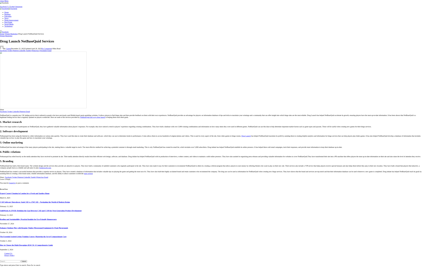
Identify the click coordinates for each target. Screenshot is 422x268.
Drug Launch (246, 136)
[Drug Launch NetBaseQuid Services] (43, 108)
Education (7, 16)
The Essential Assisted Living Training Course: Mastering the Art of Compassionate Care (33, 237)
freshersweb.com (45, 168)
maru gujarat (88, 173)
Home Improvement (11, 20)
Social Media (9, 24)
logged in (12, 183)
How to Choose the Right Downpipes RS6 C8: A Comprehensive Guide (26, 245)
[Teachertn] (8, 9)
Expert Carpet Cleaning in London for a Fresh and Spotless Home (24, 193)
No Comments (46, 49)
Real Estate (8, 22)
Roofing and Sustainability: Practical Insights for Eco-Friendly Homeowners (28, 219)
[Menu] (1, 30)
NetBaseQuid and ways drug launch (92, 117)
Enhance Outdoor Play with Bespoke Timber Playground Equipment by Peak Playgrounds (34, 228)
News (6, 18)
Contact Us (8, 253)
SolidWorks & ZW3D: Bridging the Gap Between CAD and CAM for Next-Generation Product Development (41, 211)
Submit (24, 261)
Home (6, 12)
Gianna (8, 49)
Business (7, 14)
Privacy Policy (9, 255)
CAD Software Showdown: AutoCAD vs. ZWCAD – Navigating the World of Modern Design (35, 202)
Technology (8, 26)
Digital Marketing (6, 36)
